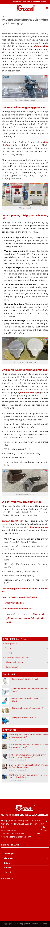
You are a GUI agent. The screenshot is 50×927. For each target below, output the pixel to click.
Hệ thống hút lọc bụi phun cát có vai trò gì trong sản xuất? (28, 736)
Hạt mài (8, 653)
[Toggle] (47, 648)
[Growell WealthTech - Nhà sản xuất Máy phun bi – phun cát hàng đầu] (25, 8)
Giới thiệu (9, 854)
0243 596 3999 (8, 830)
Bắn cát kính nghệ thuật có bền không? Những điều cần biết (28, 766)
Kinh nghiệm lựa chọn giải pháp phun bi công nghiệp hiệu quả (27, 756)
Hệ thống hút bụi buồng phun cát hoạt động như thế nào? (28, 776)
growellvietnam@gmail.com (16, 837)
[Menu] (3, 8)
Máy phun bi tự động (15, 662)
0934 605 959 (17, 833)
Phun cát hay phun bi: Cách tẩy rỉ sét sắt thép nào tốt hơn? (28, 746)
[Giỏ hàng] (47, 8)
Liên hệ (7, 872)
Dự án (7, 863)
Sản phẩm (9, 858)
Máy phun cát (11, 667)
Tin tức (5, 16)
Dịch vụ (8, 648)
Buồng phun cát (13, 643)
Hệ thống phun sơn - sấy (17, 657)
